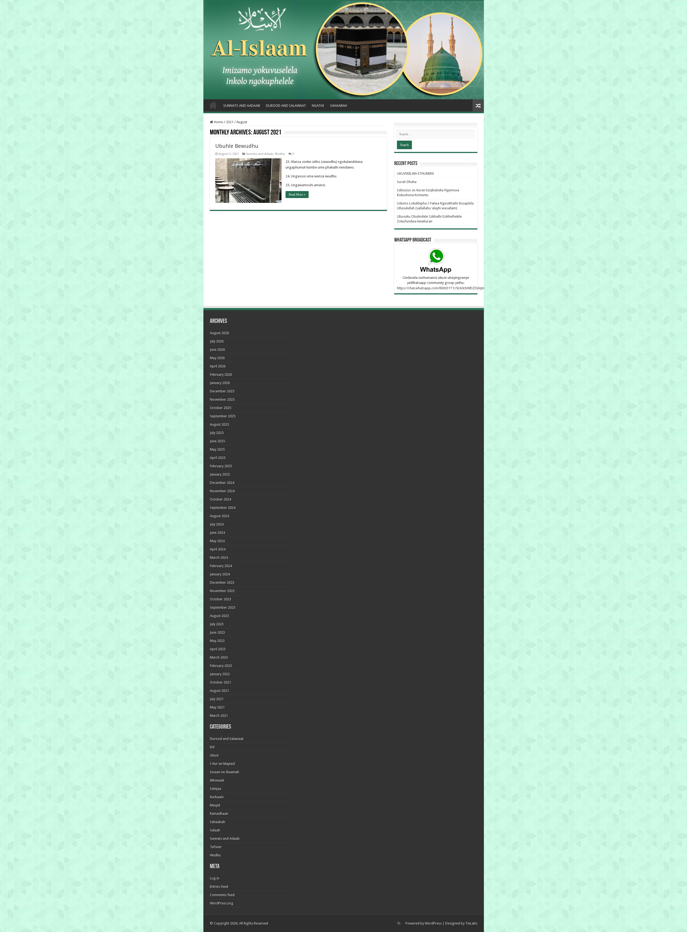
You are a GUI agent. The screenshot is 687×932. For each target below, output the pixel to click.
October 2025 (220, 408)
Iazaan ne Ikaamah (224, 772)
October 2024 (220, 499)
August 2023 (219, 616)
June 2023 (217, 632)
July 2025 (217, 433)
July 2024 (217, 524)
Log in (214, 878)
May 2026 (217, 358)
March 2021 (219, 716)
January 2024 (220, 574)
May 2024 (217, 541)
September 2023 (222, 607)
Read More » (297, 194)
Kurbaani (217, 797)
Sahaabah (338, 106)
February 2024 (221, 566)
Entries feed (219, 887)
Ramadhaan (219, 814)
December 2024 (222, 483)
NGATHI (318, 106)
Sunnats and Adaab (259, 154)
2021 (229, 122)
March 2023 (219, 657)
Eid (212, 747)
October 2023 (220, 599)
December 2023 (222, 582)
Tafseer (216, 847)
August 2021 (219, 691)
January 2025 (220, 474)
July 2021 (217, 699)
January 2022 (220, 674)
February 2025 (221, 466)
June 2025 (217, 441)
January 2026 (220, 383)
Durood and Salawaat (286, 106)
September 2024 (222, 508)
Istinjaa (215, 789)
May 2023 (217, 641)
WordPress (433, 923)
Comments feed (222, 895)
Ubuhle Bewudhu (236, 146)
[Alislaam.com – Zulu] (343, 50)
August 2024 (219, 516)
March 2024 (219, 557)
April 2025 (217, 458)
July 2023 (217, 624)
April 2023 (217, 649)
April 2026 (217, 366)
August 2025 (219, 424)
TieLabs (471, 923)
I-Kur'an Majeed (222, 764)
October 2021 (220, 682)
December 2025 (222, 391)
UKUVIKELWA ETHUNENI (415, 173)
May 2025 (217, 449)
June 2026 (217, 350)
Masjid (215, 805)
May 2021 (217, 707)
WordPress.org (221, 903)
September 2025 (222, 416)
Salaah (215, 830)
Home (213, 105)
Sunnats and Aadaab (241, 106)
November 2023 (222, 591)
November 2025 (222, 399)
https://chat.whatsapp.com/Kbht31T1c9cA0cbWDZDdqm (440, 288)
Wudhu (280, 154)
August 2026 (219, 333)
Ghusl (214, 755)
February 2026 (221, 374)
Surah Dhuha (406, 182)
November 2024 (222, 491)
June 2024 (217, 533)
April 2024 (217, 549)
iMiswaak (217, 780)
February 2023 (221, 666)
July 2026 (217, 341)
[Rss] (399, 923)
